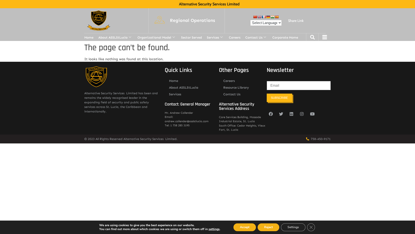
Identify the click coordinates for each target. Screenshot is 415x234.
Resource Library (236, 87)
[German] (268, 17)
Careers (234, 37)
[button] (192, 20)
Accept (244, 227)
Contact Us (253, 37)
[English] (259, 17)
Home (88, 37)
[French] (264, 17)
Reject (268, 227)
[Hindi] (272, 17)
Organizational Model (154, 37)
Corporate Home (285, 37)
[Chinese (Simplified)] (255, 17)
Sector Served (191, 37)
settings (214, 229)
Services (213, 37)
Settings (293, 227)
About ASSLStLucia (113, 37)
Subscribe (279, 97)
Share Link (295, 21)
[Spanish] (277, 17)
